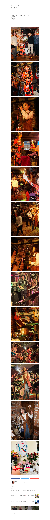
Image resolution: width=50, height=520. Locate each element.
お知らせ (12, 488)
